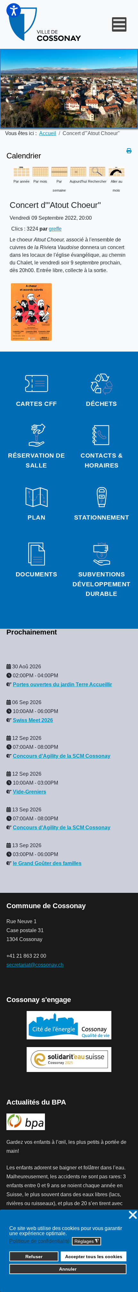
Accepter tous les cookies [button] (93, 1256)
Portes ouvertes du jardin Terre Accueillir (62, 684)
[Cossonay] (45, 24)
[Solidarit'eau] (69, 1059)
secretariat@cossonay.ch (35, 965)
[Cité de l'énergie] (69, 1025)
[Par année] (21, 171)
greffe (55, 229)
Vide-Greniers (29, 791)
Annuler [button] (67, 1269)
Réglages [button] (86, 1241)
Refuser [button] (33, 1256)
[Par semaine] (59, 171)
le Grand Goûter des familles (47, 863)
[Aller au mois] (116, 171)
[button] (13, 10)
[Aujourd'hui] (78, 171)
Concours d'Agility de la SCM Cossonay (61, 756)
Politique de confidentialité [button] (39, 1241)
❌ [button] (132, 1215)
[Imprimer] (129, 151)
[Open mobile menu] (119, 24)
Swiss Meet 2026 (33, 720)
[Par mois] (40, 171)
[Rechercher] (97, 171)
